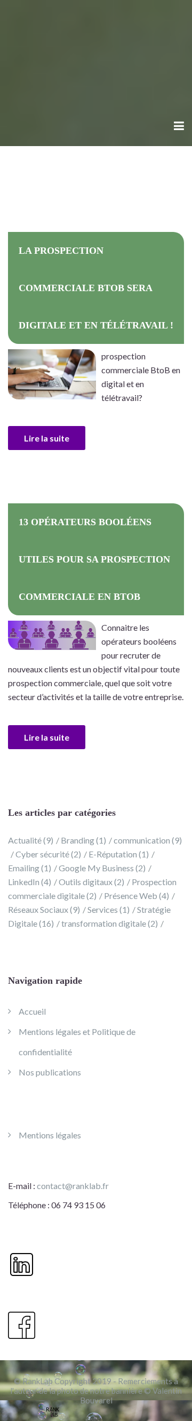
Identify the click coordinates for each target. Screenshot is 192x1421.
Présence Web (136, 895)
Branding (83, 840)
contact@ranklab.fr (73, 1186)
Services (108, 909)
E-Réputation (119, 854)
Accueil (32, 1011)
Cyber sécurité (48, 854)
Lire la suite (46, 438)
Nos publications (50, 1072)
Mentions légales (50, 1135)
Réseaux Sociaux (44, 909)
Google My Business (102, 868)
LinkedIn (29, 882)
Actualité (30, 840)
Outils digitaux (91, 882)
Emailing (29, 868)
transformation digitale (109, 923)
